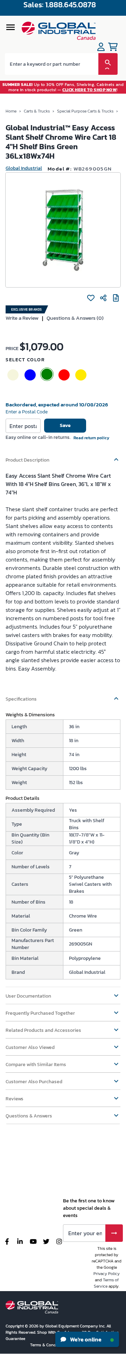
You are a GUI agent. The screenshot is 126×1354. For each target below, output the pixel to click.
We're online (85, 1339)
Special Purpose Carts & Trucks (85, 111)
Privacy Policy (106, 1273)
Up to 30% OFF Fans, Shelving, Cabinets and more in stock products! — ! (63, 87)
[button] (63, 457)
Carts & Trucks (37, 111)
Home (11, 111)
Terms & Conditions (49, 1345)
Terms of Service (106, 1283)
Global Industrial (24, 168)
